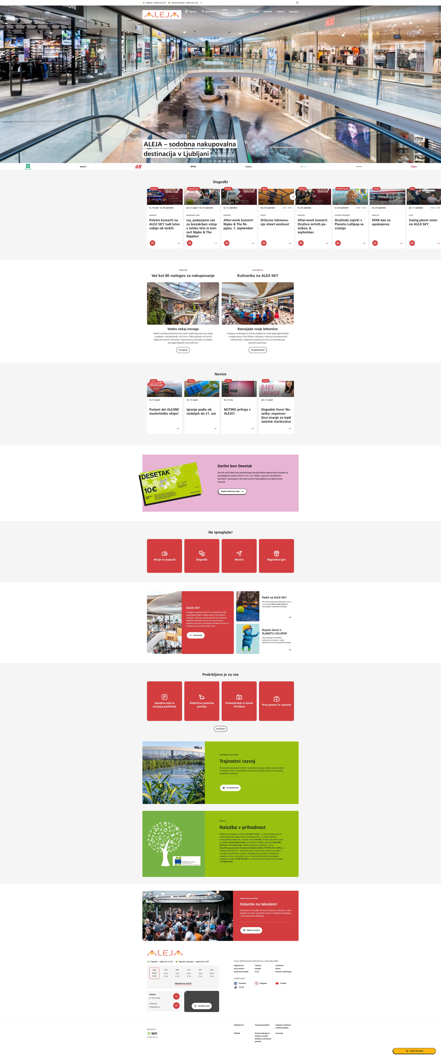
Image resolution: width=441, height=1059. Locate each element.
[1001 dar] (382, 166)
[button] (293, 197)
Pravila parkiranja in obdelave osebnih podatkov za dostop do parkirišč (263, 1037)
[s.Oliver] (161, 166)
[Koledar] (152, 243)
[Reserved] (106, 166)
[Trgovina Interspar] (272, 166)
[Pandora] (327, 166)
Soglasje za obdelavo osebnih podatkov (283, 1026)
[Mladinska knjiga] (51, 166)
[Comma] (217, 166)
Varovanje (279, 1033)
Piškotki (237, 1033)
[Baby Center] (437, 166)
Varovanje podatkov (262, 1025)
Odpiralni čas (239, 1025)
